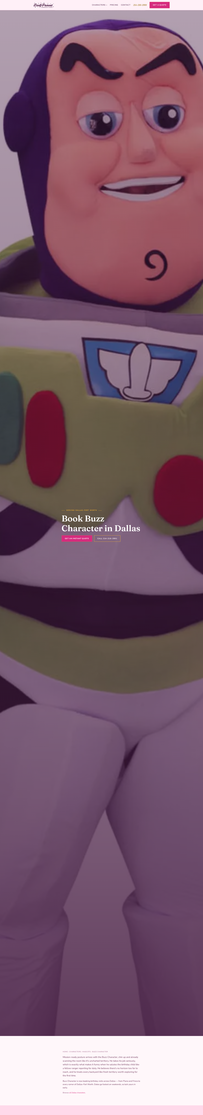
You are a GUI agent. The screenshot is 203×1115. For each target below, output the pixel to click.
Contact (125, 5)
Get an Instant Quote (77, 538)
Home (65, 1052)
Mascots (86, 1052)
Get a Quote (159, 5)
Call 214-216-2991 (107, 538)
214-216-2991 (140, 5)
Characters (99, 5)
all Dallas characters (77, 1092)
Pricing (114, 5)
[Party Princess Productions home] (43, 5)
